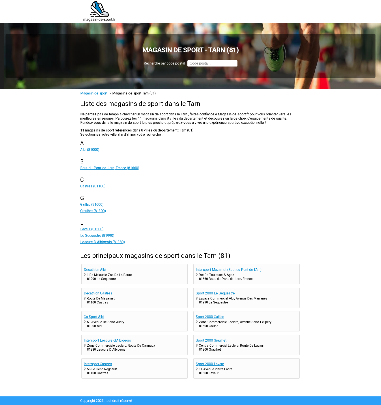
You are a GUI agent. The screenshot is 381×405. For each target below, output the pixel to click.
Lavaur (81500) (91, 229)
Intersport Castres (98, 364)
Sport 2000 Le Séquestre (215, 293)
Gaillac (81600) (91, 204)
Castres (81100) (92, 186)
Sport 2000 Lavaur (210, 364)
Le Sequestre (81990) (97, 235)
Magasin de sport (93, 93)
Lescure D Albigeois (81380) (102, 242)
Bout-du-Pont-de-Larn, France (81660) (109, 168)
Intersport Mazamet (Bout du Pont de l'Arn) (228, 270)
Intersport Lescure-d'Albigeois (107, 340)
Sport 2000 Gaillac (210, 317)
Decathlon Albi (95, 270)
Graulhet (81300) (93, 211)
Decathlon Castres (98, 293)
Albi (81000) (89, 150)
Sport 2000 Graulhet (211, 340)
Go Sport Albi (94, 317)
